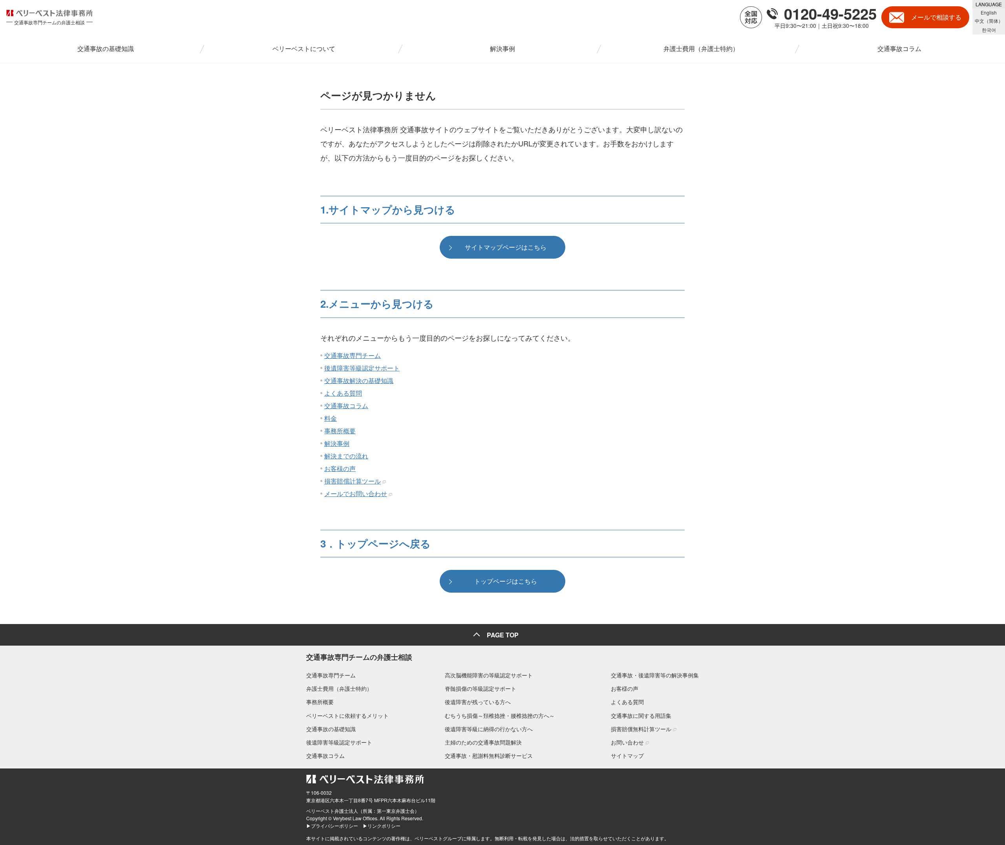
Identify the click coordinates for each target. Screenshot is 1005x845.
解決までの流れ (346, 455)
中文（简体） (989, 20)
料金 (330, 418)
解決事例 (336, 443)
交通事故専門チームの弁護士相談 (359, 657)
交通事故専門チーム (352, 355)
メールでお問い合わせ (355, 493)
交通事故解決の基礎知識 (358, 380)
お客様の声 (340, 468)
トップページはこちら (505, 581)
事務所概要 (340, 430)
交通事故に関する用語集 (641, 715)
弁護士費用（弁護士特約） (339, 688)
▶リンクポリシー (381, 825)
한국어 (989, 29)
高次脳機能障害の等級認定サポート (489, 675)
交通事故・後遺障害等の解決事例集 (655, 675)
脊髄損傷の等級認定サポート (480, 688)
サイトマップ (627, 755)
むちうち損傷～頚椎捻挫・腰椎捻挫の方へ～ (500, 715)
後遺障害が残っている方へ (478, 702)
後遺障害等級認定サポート (362, 367)
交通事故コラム (346, 405)
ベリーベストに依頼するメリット (347, 715)
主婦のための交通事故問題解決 (483, 742)
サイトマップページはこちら (505, 247)
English (989, 12)
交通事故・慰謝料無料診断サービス (489, 755)
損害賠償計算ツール (352, 480)
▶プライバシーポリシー (332, 825)
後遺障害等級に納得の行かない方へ (489, 729)
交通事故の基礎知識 (331, 729)
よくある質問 (343, 393)
